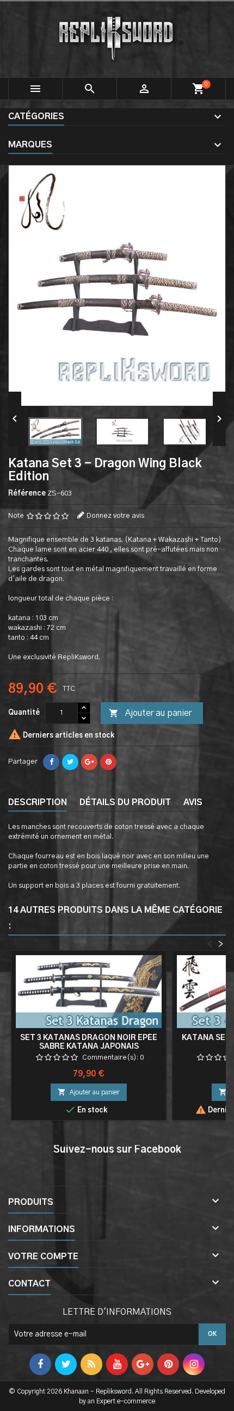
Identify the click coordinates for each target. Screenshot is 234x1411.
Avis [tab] (192, 802)
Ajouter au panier (150, 713)
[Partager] (51, 762)
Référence (27, 493)
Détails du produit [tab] (125, 802)
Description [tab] (37, 802)
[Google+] (89, 762)
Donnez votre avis (115, 515)
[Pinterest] (108, 762)
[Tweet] (70, 762)
